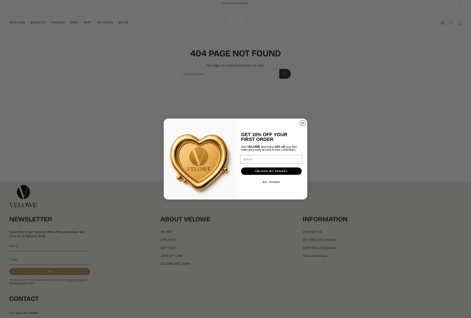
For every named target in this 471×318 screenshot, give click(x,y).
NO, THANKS (271, 182)
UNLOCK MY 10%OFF (271, 171)
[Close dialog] (302, 123)
